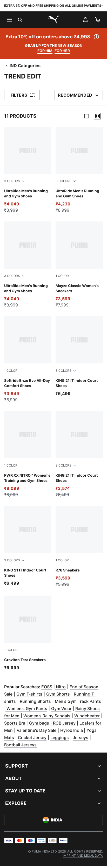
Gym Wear (61, 708)
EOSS (46, 686)
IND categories (25, 65)
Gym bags (39, 723)
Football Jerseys (20, 744)
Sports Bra (14, 723)
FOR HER (62, 50)
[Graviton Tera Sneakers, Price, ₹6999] (27, 633)
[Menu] (9, 20)
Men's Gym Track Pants (78, 701)
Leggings (59, 737)
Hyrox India (72, 730)
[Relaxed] (97, 116)
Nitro (60, 686)
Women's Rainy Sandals (46, 715)
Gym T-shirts (29, 694)
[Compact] (87, 116)
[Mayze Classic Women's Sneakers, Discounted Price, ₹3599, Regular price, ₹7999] (79, 264)
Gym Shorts (58, 694)
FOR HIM (44, 50)
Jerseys (80, 737)
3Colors (12, 181)
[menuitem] (83, 855)
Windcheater (87, 715)
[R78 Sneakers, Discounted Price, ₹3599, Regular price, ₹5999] (79, 546)
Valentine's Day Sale (36, 730)
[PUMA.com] (53, 20)
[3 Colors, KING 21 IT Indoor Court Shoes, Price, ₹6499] (79, 356)
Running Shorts (35, 701)
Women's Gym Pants (26, 708)
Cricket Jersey (32, 737)
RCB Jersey (64, 723)
